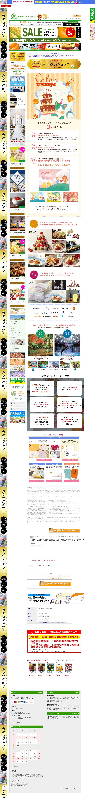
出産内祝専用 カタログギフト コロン (59, 53)
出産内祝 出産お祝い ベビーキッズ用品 (55, 55)
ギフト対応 (50, 573)
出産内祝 (67, 55)
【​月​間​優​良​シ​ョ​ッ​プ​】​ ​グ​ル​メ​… (68, 673)
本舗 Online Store (38, 53)
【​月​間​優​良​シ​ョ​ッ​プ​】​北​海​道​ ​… (59, 673)
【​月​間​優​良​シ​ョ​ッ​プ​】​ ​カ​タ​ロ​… (32, 673)
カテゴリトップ (30, 53)
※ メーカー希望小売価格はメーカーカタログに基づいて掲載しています (52, 622)
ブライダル (92, 33)
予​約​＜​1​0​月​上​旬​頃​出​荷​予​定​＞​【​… (50, 673)
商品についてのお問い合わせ (38, 565)
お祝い (44, 55)
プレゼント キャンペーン (56, 56)
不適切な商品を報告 (51, 565)
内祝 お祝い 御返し (92, 49)
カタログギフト (46, 53)
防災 (92, 15)
